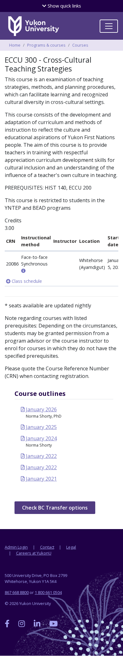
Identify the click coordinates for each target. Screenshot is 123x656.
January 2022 (41, 456)
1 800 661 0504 (48, 592)
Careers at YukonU (33, 553)
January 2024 (41, 438)
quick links (63, 6)
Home (14, 45)
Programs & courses (46, 45)
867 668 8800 (17, 592)
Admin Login (16, 547)
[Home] (33, 26)
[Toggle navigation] (109, 26)
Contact (47, 547)
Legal (71, 547)
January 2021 (41, 478)
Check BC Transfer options (55, 507)
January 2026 (41, 409)
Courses (80, 45)
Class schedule (26, 281)
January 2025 (41, 427)
